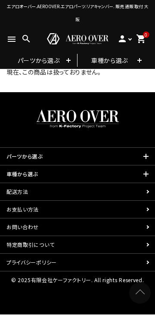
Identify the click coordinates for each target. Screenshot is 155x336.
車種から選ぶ (109, 60)
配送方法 (17, 191)
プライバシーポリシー (31, 262)
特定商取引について (30, 244)
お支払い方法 (22, 209)
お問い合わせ (22, 226)
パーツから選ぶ (39, 60)
